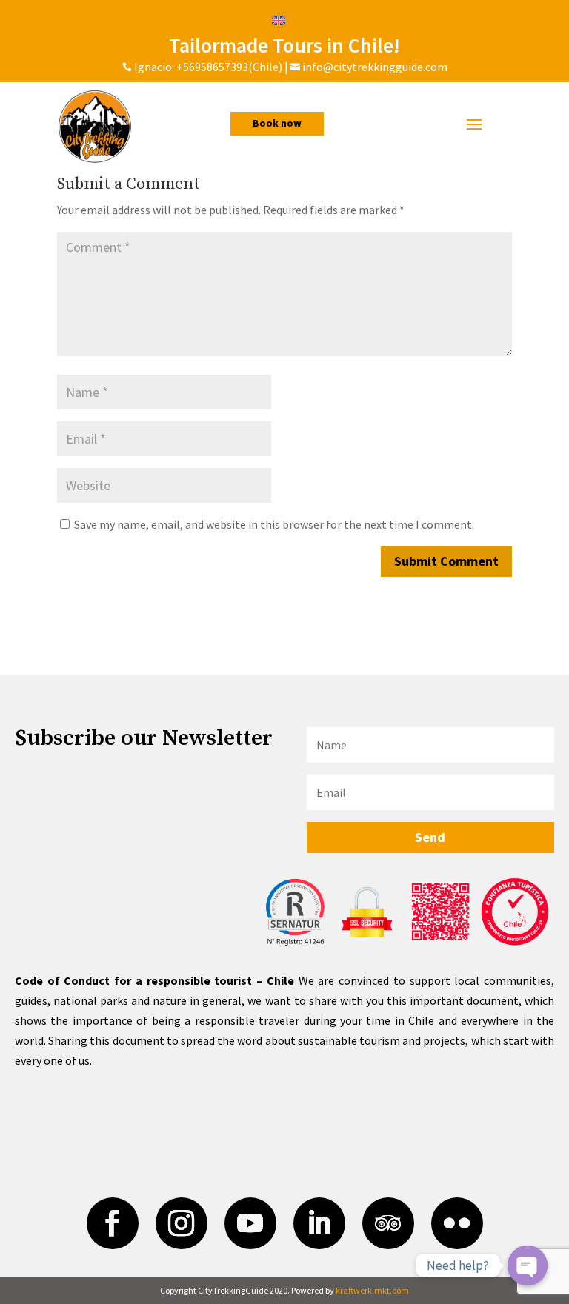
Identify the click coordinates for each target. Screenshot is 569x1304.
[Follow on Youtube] (250, 1223)
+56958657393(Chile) (228, 66)
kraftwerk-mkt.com (372, 1290)
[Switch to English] (278, 20)
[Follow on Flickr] (457, 1223)
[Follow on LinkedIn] (319, 1223)
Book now (277, 123)
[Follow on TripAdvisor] (388, 1223)
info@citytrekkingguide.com (374, 66)
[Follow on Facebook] (113, 1223)
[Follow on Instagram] (181, 1223)
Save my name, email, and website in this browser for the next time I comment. (274, 524)
